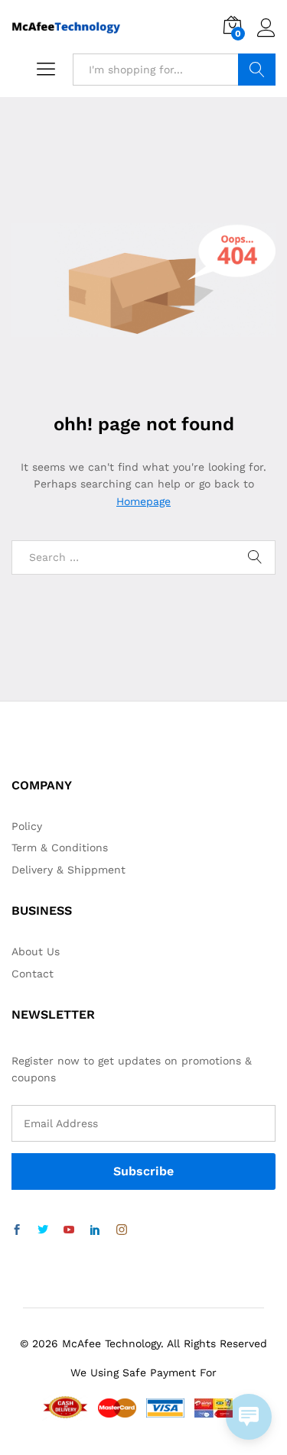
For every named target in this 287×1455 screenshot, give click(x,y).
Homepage (143, 501)
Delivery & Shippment (68, 870)
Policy (26, 826)
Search (257, 69)
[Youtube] (69, 1230)
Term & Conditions (59, 847)
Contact (32, 973)
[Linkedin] (95, 1230)
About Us (35, 951)
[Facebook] (17, 1230)
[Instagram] (121, 1230)
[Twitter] (43, 1230)
